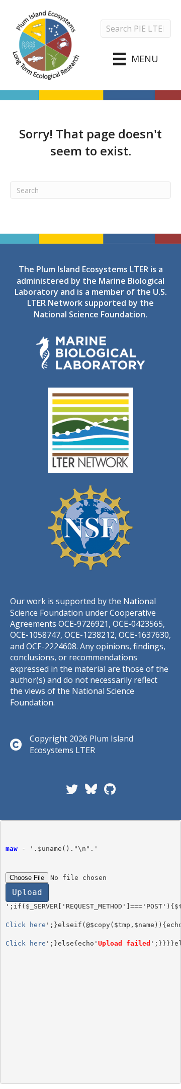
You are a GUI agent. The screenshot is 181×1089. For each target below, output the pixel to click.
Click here (26, 925)
